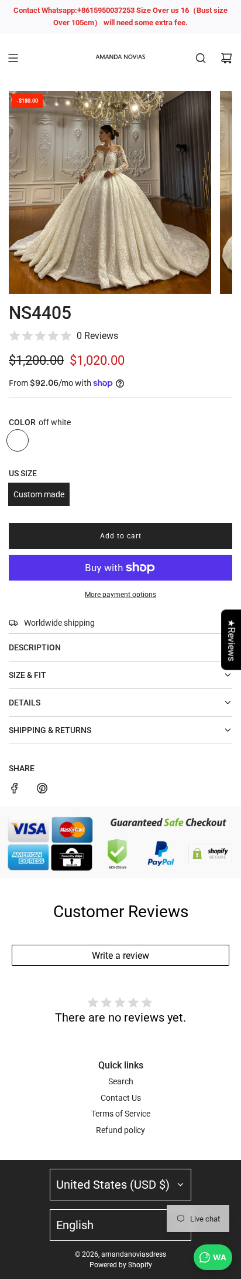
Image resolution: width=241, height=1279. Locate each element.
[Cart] (226, 58)
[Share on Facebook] (14, 790)
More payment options (120, 595)
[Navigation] (13, 58)
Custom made (38, 494)
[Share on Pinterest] (42, 790)
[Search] (201, 58)
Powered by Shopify (120, 1265)
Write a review (120, 955)
